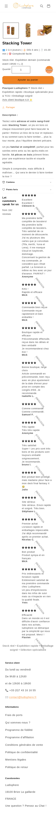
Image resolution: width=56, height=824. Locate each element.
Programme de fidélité (19, 730)
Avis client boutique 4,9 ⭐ (17, 99)
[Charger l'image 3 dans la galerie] (45, 30)
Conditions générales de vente (24, 744)
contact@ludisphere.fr (22, 697)
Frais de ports (14, 715)
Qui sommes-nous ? (17, 722)
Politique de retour (16, 767)
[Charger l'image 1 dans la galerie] (11, 30)
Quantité (6, 69)
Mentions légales (15, 759)
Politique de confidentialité (21, 752)
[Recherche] (41, 6)
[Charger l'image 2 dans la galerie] (28, 30)
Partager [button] (10, 107)
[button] (6, 6)
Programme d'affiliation (19, 737)
